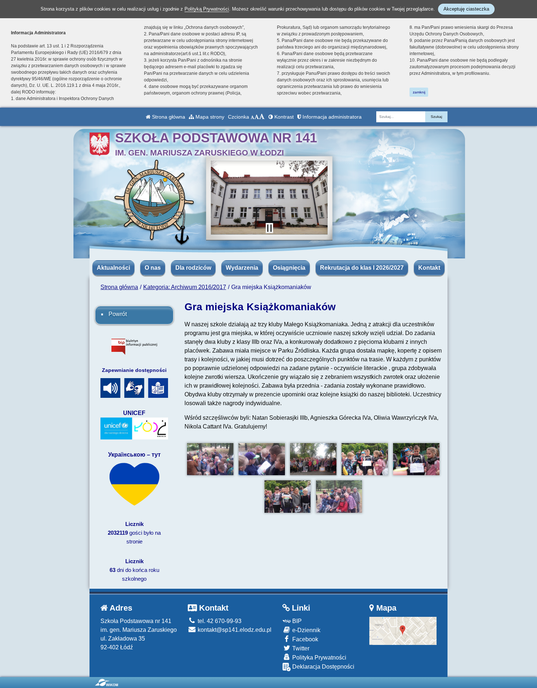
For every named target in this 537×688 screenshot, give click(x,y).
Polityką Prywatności (206, 9)
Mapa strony (209, 117)
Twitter (300, 648)
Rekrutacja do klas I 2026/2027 (362, 268)
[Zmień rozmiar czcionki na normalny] (252, 117)
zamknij (419, 92)
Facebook (304, 639)
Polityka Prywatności (318, 657)
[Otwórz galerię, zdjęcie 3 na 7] (313, 459)
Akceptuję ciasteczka (466, 9)
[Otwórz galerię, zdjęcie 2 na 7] (262, 459)
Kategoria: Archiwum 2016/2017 (184, 287)
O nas (153, 268)
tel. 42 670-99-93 (218, 621)
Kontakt (429, 268)
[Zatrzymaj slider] (269, 228)
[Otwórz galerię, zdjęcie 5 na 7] (416, 459)
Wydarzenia (242, 268)
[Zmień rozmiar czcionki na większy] (256, 117)
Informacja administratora (331, 117)
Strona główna (168, 117)
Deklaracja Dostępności (322, 667)
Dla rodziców (193, 268)
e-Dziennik (305, 630)
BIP (296, 621)
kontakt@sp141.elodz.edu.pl (233, 630)
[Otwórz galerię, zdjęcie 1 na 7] (210, 459)
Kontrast (283, 117)
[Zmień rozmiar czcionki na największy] (262, 117)
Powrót (117, 314)
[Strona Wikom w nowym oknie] (106, 682)
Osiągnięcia (289, 268)
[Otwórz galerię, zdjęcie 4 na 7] (365, 459)
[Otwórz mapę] (403, 630)
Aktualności (113, 268)
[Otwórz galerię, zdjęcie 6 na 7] (287, 496)
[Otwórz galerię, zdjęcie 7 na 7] (339, 496)
